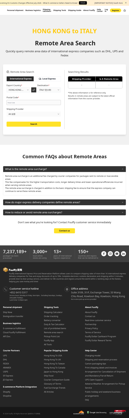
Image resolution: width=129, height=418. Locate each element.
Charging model (92, 355)
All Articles (49, 391)
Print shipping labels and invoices (101, 367)
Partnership (90, 324)
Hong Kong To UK (52, 359)
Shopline (7, 395)
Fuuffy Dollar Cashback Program (100, 336)
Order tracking (51, 316)
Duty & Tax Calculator (54, 324)
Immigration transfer (13, 316)
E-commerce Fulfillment (14, 328)
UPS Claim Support (94, 379)
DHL (5, 359)
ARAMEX (7, 367)
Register (115, 10)
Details (82, 3)
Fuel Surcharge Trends (54, 387)
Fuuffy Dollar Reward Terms (98, 340)
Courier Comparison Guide (57, 379)
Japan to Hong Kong (53, 371)
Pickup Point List (52, 336)
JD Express (8, 379)
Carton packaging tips (95, 363)
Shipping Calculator (53, 312)
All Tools (48, 344)
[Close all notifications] (125, 2)
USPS (5, 371)
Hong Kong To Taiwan (54, 363)
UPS (5, 355)
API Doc (6, 336)
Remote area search (53, 332)
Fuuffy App (49, 340)
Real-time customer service (98, 320)
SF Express (8, 375)
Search (33, 124)
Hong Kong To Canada (54, 367)
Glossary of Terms (52, 383)
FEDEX (6, 363)
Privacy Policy (91, 328)
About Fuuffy (91, 312)
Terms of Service (93, 332)
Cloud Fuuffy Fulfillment (14, 332)
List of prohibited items (55, 328)
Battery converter (52, 320)
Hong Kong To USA (53, 355)
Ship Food (48, 375)
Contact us (64, 230)
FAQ (87, 399)
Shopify (6, 391)
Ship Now (7, 312)
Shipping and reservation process (101, 359)
